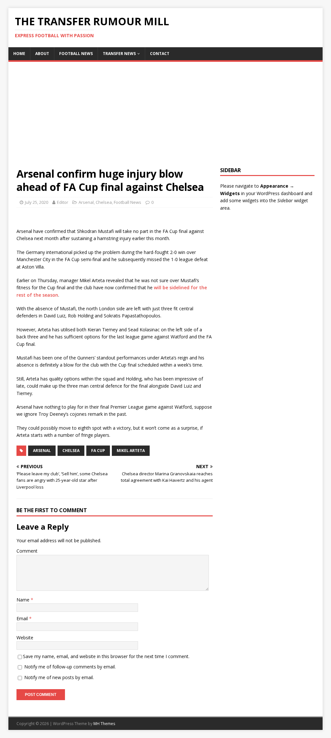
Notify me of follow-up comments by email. (70, 667)
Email (22, 618)
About (42, 53)
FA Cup (98, 450)
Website (24, 637)
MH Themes (104, 723)
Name (23, 600)
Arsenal (86, 202)
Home (19, 53)
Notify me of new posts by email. (59, 677)
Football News (76, 53)
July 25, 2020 (36, 202)
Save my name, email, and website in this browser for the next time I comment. (106, 656)
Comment (26, 551)
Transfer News (119, 53)
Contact (159, 53)
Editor (62, 202)
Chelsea (104, 202)
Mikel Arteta (131, 450)
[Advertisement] (165, 118)
